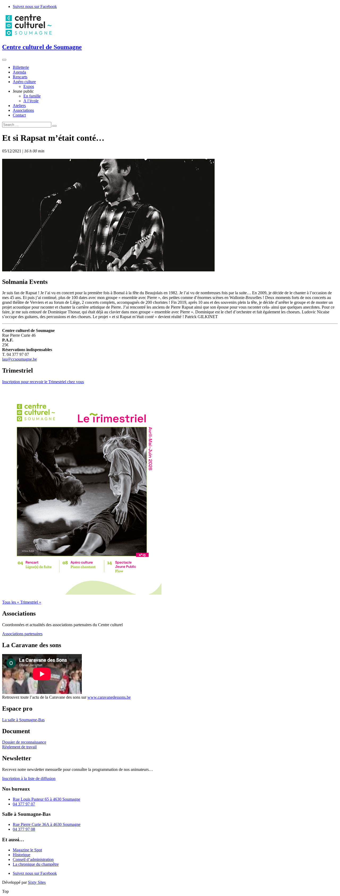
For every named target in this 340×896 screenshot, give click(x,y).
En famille (32, 96)
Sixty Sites (37, 882)
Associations (23, 110)
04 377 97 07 (24, 804)
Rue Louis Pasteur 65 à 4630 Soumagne (46, 799)
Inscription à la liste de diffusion (29, 778)
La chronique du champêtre (36, 864)
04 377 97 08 (24, 829)
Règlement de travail (19, 747)
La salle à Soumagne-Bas (23, 720)
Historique (21, 854)
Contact (19, 115)
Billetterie (21, 67)
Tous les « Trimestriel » (21, 602)
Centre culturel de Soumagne (42, 47)
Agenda (19, 72)
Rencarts (20, 77)
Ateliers (19, 105)
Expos (28, 86)
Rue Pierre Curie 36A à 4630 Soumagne (46, 824)
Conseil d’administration (33, 859)
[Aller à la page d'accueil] (28, 35)
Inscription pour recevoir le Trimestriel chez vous (43, 381)
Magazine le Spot (27, 850)
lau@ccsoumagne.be (19, 359)
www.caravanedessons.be (109, 697)
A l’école (31, 101)
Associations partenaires (22, 634)
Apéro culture (24, 81)
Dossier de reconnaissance (24, 742)
